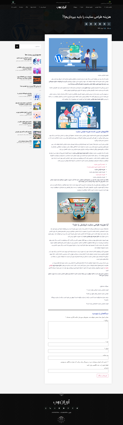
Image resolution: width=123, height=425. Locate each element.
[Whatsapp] (54, 408)
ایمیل (106, 348)
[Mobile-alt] (45, 408)
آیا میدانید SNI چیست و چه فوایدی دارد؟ (30, 86)
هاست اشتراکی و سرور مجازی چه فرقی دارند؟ (24, 58)
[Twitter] (77, 408)
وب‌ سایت (105, 355)
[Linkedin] (59, 408)
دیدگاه (106, 320)
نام (107, 341)
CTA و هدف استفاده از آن (25, 141)
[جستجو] (17, 46)
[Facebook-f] (72, 408)
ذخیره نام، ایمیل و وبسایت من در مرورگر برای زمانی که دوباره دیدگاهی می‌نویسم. (83, 362)
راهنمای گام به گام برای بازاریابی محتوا (23, 132)
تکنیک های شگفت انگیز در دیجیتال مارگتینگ (25, 122)
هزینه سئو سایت (100, 175)
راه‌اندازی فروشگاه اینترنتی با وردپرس (24, 94)
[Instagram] (68, 408)
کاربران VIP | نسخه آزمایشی (106, 3)
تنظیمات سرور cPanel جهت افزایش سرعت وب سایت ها (24, 77)
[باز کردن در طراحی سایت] (104, 7)
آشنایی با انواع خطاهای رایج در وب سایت (24, 113)
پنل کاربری (13, 3)
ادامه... (30, 63)
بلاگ (108, 28)
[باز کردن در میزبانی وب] (39, 7)
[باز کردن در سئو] (80, 7)
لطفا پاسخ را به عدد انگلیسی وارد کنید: (97, 365)
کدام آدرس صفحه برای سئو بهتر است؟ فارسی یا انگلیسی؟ (23, 103)
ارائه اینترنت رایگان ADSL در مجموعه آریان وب (24, 68)
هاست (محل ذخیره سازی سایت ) (96, 167)
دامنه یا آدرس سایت (99, 164)
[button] (109, 24)
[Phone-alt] (50, 408)
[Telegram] (63, 408)
